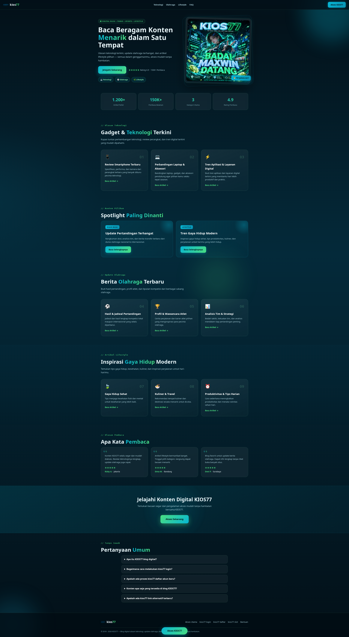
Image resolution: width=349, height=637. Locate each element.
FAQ (191, 4)
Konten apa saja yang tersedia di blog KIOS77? (152, 588)
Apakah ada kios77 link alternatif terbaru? (150, 598)
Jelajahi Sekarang (112, 69)
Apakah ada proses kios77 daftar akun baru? (151, 578)
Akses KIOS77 (337, 4)
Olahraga (170, 4)
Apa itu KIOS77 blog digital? (142, 559)
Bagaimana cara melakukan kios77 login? (149, 569)
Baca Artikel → (111, 181)
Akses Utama (191, 622)
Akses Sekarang (174, 519)
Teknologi (158, 4)
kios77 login (205, 622)
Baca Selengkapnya (118, 249)
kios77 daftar (219, 622)
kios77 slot (233, 622)
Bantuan (244, 622)
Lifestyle (182, 4)
